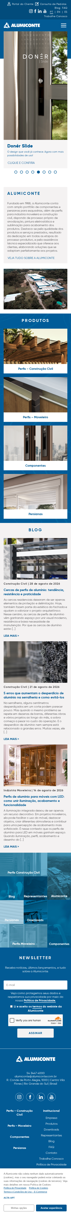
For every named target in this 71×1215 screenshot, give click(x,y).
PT (51, 11)
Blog (57, 7)
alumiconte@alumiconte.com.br (36, 1076)
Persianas (19, 1148)
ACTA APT (9, 1198)
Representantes (51, 1135)
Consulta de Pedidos (53, 4)
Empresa (51, 1118)
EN (58, 11)
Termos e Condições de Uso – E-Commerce (25, 1192)
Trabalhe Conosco (55, 16)
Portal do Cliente (22, 4)
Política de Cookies (38, 1188)
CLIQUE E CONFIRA (21, 163)
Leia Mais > (11, 636)
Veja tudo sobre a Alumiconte (31, 258)
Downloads (51, 1129)
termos (37, 1006)
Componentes (19, 1137)
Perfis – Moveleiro (19, 1126)
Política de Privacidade (51, 1164)
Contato (51, 1153)
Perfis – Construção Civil (19, 1112)
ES (65, 11)
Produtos (52, 1123)
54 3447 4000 (36, 1073)
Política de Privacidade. (40, 1000)
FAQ (64, 7)
